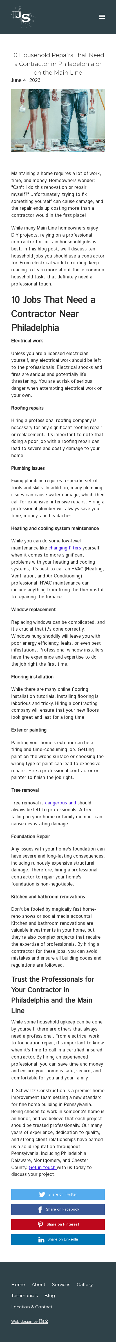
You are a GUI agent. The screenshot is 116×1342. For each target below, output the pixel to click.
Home (18, 1284)
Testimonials (24, 1295)
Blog (49, 1295)
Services (61, 1284)
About (38, 1284)
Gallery (85, 1284)
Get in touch (43, 1167)
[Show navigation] (100, 17)
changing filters (65, 548)
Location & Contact (31, 1306)
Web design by (25, 1321)
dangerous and (60, 803)
